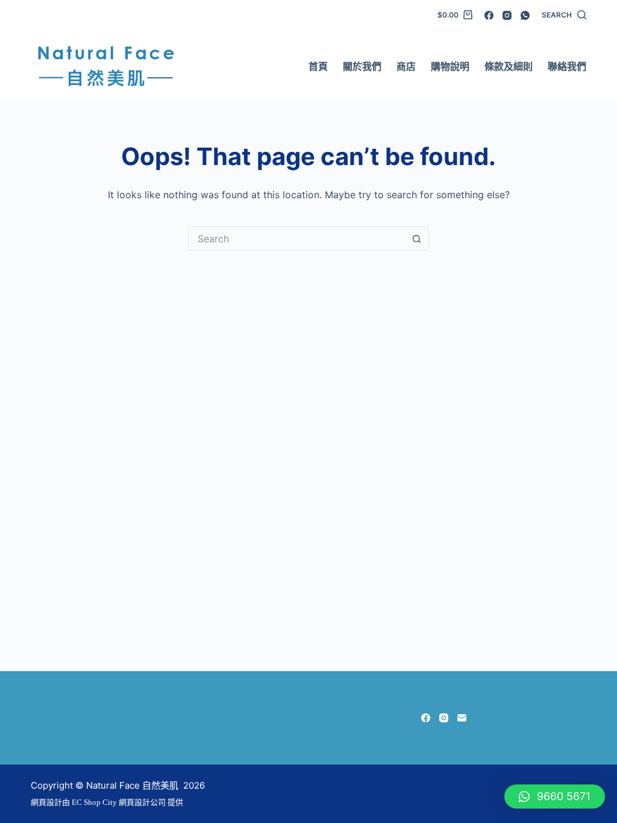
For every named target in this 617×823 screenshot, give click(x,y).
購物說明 (450, 66)
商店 (406, 66)
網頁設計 (46, 802)
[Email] (461, 717)
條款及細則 (508, 66)
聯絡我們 (567, 66)
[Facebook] (488, 15)
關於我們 (362, 66)
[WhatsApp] (525, 15)
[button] (554, 796)
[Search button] (417, 239)
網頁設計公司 (142, 802)
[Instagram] (507, 15)
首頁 (318, 66)
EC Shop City (95, 802)
